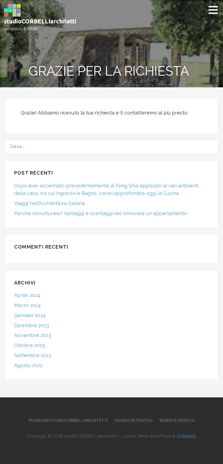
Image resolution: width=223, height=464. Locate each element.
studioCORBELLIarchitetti (40, 21)
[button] (215, 10)
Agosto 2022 (28, 365)
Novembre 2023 (32, 335)
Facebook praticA (134, 420)
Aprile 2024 (27, 295)
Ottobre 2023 (29, 345)
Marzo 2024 (27, 305)
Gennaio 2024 (30, 315)
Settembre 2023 (32, 355)
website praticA (176, 420)
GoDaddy (186, 436)
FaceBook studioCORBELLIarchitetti (68, 420)
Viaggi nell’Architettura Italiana (49, 203)
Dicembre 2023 (31, 325)
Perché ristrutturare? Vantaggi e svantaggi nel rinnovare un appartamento (100, 213)
